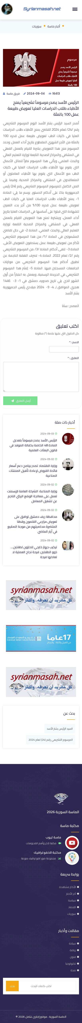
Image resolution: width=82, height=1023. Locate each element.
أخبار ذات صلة (65, 422)
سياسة (72, 900)
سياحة (72, 943)
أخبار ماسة (53, 26)
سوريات (36, 26)
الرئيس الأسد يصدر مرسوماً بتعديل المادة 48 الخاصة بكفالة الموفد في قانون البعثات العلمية (33, 445)
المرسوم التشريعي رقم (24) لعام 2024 (50, 739)
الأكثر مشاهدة (67, 887)
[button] (74, 9)
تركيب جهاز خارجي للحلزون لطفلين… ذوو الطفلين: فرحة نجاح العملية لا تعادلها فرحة (34, 552)
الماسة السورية (57, 1016)
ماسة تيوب (53, 837)
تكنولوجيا (70, 963)
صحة (73, 970)
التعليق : (73, 358)
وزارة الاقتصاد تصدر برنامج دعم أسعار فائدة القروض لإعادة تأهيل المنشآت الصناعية (33, 471)
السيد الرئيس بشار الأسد (60, 728)
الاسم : (74, 342)
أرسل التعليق (23, 400)
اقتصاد (72, 907)
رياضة (73, 950)
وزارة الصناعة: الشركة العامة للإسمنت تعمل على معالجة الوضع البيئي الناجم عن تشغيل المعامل (32, 496)
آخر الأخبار (71, 893)
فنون (73, 956)
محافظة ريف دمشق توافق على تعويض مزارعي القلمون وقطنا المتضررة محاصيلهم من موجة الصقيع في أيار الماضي (32, 524)
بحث (12, 986)
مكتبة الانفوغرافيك (47, 852)
